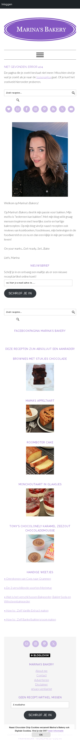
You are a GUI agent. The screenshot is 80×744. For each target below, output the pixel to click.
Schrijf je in (20, 293)
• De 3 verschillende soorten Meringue (28, 587)
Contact (41, 675)
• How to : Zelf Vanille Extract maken (26, 610)
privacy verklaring (41, 689)
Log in (57, 738)
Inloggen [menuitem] (6, 4)
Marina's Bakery (40, 27)
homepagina (43, 77)
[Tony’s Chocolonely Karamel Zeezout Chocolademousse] (40, 548)
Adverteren (41, 680)
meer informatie (55, 730)
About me (41, 670)
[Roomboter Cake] (40, 460)
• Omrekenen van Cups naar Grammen (27, 578)
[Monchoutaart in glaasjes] (40, 502)
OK (41, 734)
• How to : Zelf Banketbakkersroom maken (30, 619)
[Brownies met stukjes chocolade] (40, 377)
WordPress (43, 738)
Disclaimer (41, 684)
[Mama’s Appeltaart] (40, 419)
